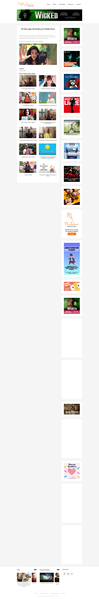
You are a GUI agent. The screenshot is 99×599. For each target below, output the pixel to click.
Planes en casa (22, 70)
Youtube (41, 41)
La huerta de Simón (28, 174)
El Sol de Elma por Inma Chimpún (28, 122)
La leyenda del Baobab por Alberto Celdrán (28, 140)
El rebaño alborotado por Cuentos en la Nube (48, 105)
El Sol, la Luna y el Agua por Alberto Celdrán (48, 140)
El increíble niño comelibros (28, 105)
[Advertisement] (72, 338)
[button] (35, 569)
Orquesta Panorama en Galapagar (47, 583)
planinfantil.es (26, 4)
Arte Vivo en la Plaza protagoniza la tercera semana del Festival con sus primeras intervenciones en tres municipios (23, 585)
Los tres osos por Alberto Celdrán (28, 88)
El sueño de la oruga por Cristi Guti (48, 88)
